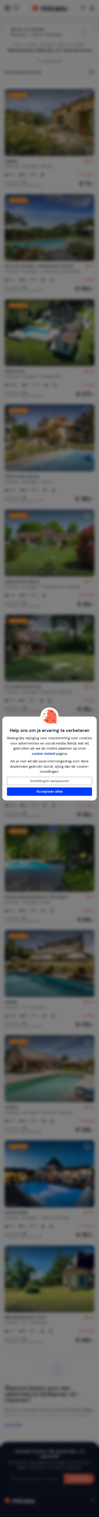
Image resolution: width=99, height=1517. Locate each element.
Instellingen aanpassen (49, 781)
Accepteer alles (49, 791)
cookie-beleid (43, 753)
